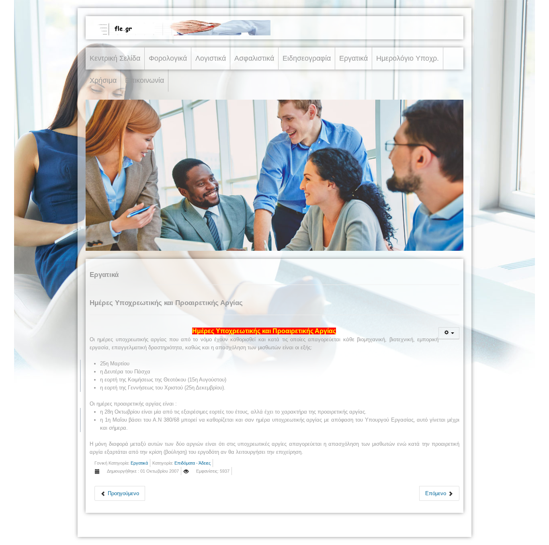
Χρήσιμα (103, 80)
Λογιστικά (210, 58)
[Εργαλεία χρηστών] (448, 333)
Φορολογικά (168, 58)
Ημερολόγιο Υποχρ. (407, 58)
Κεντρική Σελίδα (115, 58)
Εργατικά (353, 58)
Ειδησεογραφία (307, 58)
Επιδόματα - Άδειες (192, 463)
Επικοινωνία (144, 80)
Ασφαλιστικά (254, 58)
